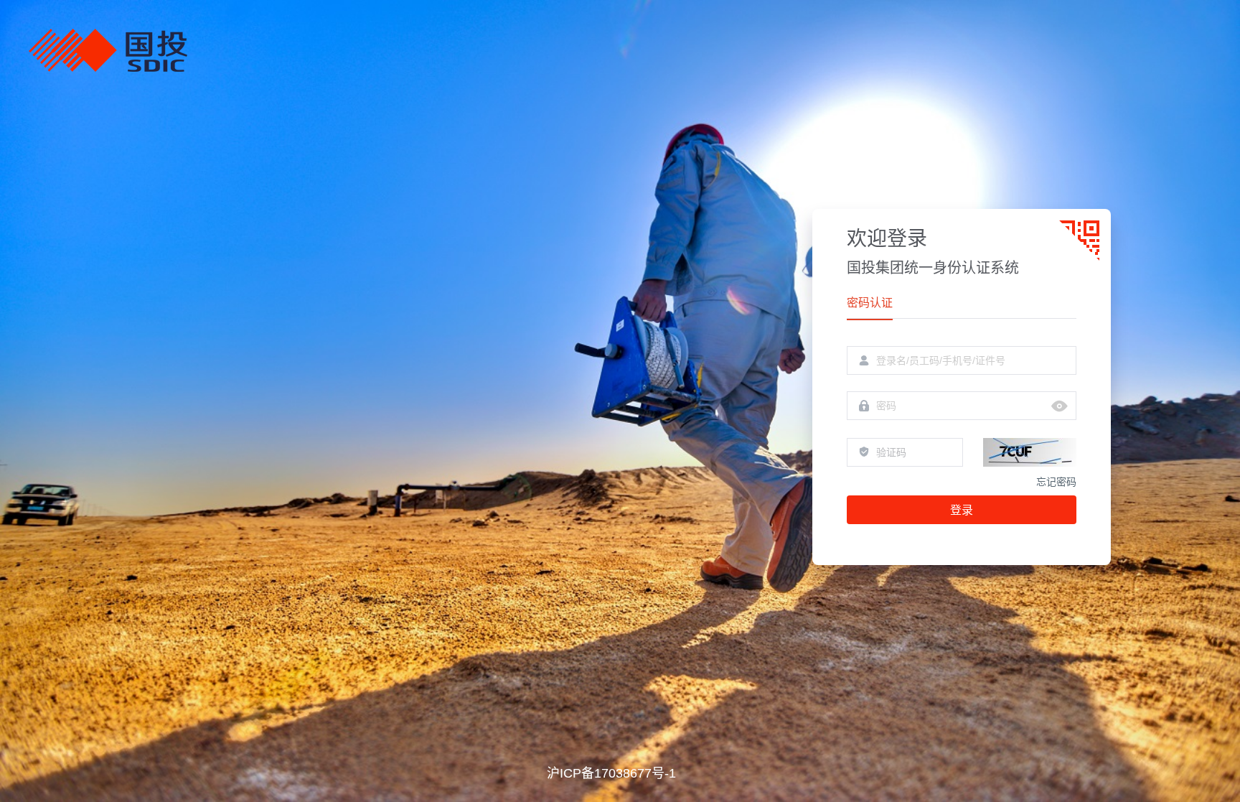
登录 (961, 510)
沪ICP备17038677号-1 (611, 773)
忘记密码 (1056, 482)
